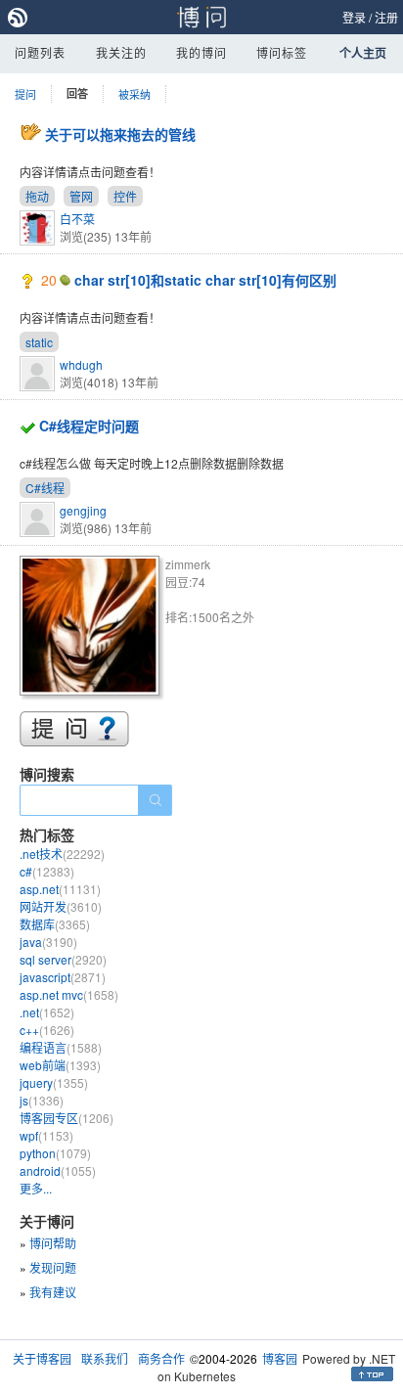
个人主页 (362, 53)
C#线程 (45, 487)
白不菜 (77, 218)
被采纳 (134, 94)
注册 (386, 17)
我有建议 (52, 1291)
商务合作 (161, 1358)
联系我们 (104, 1358)
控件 (125, 196)
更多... (36, 1188)
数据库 (55, 924)
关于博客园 (42, 1358)
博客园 (279, 1358)
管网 (81, 196)
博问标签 (281, 52)
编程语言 (61, 1047)
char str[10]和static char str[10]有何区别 (205, 280)
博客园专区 (66, 1117)
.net (47, 1012)
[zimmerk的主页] (92, 628)
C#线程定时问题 (89, 425)
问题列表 (40, 52)
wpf (46, 1135)
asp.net (60, 888)
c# (47, 871)
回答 (77, 93)
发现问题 (52, 1267)
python (55, 1153)
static (39, 342)
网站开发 (61, 906)
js (42, 1100)
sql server (63, 959)
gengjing (83, 510)
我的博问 (201, 52)
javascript (63, 976)
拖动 (37, 196)
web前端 (60, 1065)
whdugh (81, 364)
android (58, 1170)
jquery (54, 1082)
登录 (354, 17)
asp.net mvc (69, 994)
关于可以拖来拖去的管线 (120, 134)
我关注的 (121, 52)
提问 (25, 94)
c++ (47, 1029)
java (48, 941)
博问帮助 (52, 1243)
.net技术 (62, 853)
